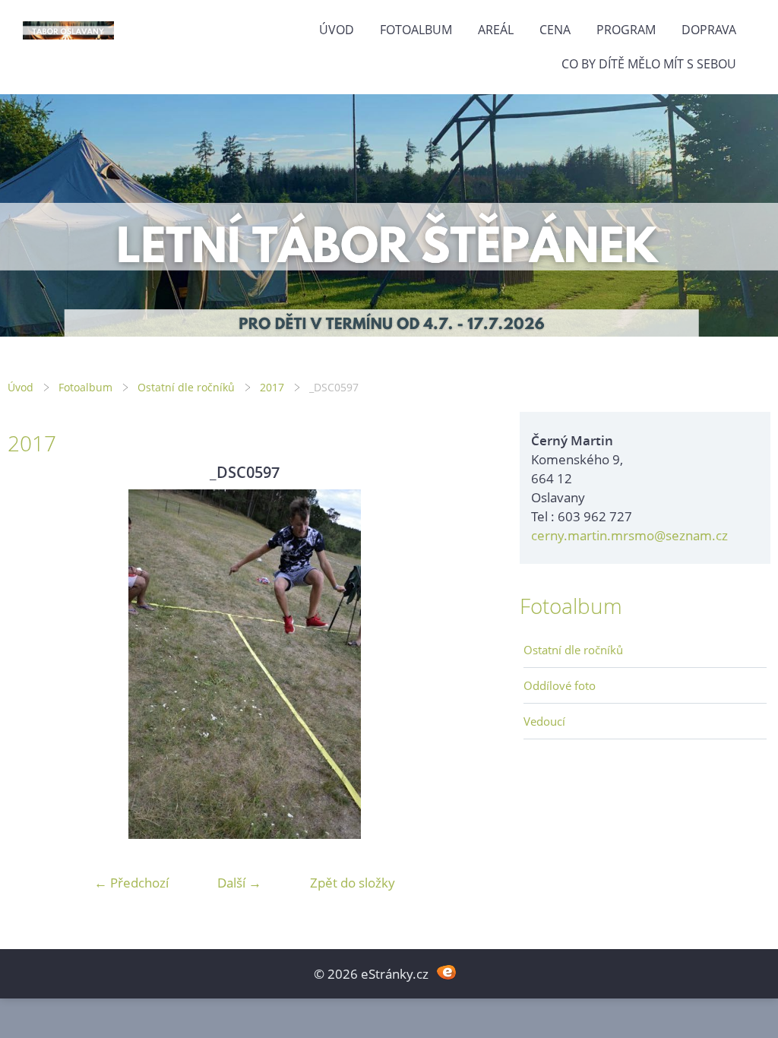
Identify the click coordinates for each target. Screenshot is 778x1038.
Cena (555, 29)
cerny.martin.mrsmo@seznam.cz (629, 535)
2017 (272, 387)
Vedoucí (544, 721)
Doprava (709, 29)
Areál (496, 29)
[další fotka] (457, 664)
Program (626, 29)
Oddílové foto (559, 685)
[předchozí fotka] (32, 664)
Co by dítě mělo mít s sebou (648, 63)
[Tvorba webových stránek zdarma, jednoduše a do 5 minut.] (446, 972)
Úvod (336, 29)
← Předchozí (131, 882)
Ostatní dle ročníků (186, 387)
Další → (239, 882)
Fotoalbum (416, 29)
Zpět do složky (352, 882)
